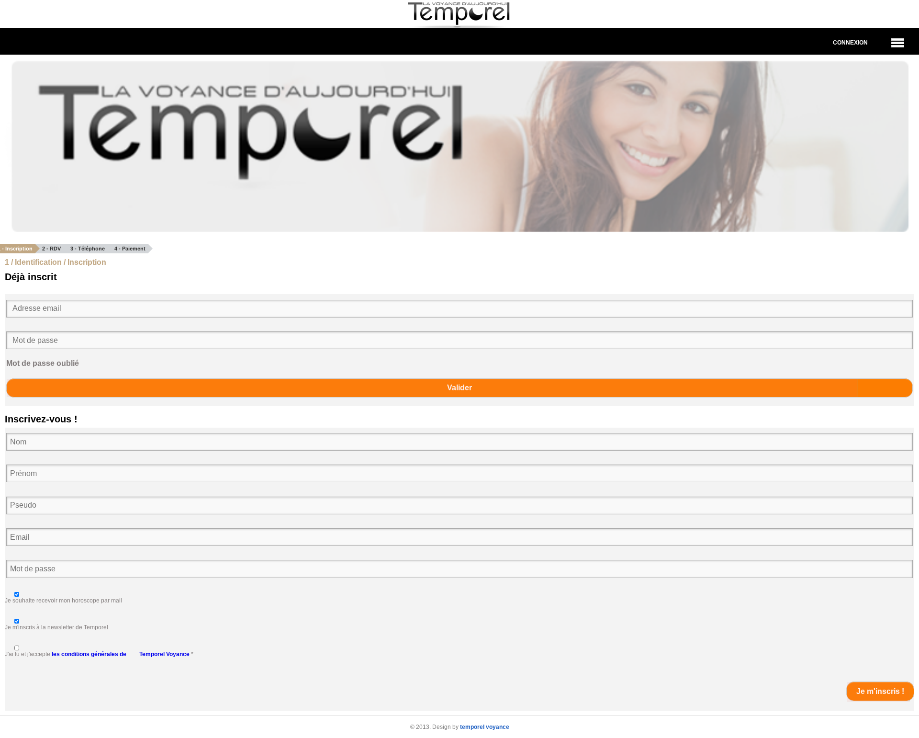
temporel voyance (484, 727)
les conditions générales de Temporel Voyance (121, 654)
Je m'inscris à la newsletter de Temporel (56, 627)
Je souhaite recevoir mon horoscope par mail (63, 600)
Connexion (850, 42)
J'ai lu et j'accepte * (99, 654)
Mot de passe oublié (42, 363)
